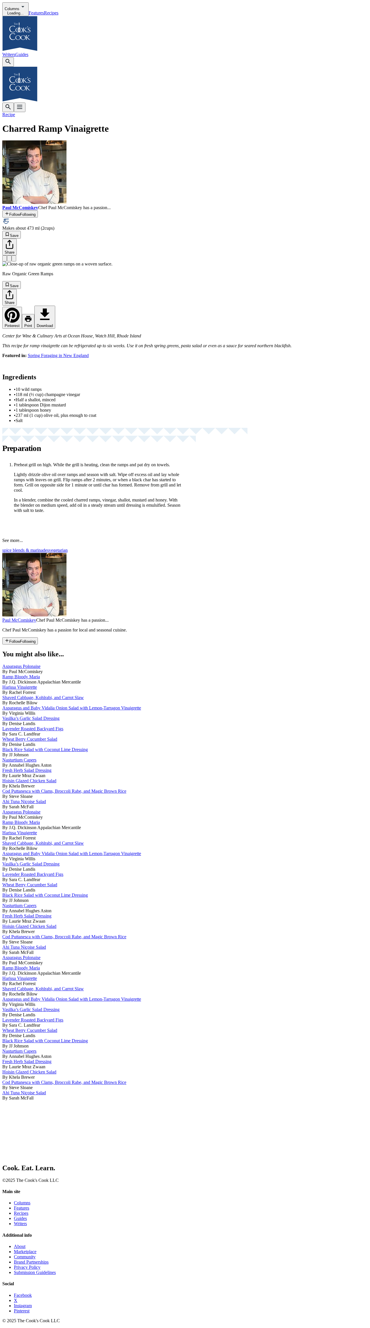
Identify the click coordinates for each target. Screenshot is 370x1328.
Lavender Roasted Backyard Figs (32, 728)
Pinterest (21, 1310)
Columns (22, 1202)
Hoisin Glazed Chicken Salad (29, 780)
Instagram (23, 1305)
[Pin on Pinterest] (4, 258)
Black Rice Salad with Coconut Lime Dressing (45, 749)
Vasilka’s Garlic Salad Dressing (31, 718)
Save (14, 235)
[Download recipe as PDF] (14, 258)
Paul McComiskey (19, 620)
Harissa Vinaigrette (19, 687)
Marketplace (25, 1251)
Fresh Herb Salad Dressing (26, 770)
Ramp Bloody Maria (21, 676)
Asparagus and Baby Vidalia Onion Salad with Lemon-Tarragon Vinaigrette (71, 707)
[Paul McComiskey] (34, 614)
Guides (21, 54)
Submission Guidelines (35, 1272)
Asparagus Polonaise (21, 666)
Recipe (8, 114)
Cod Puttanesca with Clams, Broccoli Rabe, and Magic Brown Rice (64, 791)
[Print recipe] (9, 258)
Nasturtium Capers (19, 759)
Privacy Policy (27, 1267)
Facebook (23, 1295)
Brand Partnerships (31, 1262)
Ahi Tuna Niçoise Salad (24, 801)
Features (36, 12)
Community (25, 1256)
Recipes (51, 12)
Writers (8, 54)
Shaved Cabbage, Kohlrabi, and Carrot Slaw (43, 697)
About (19, 1246)
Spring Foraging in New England (58, 355)
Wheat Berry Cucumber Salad (29, 739)
